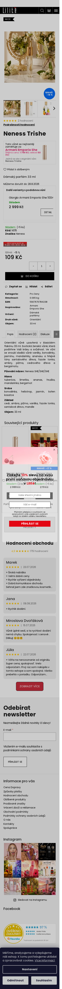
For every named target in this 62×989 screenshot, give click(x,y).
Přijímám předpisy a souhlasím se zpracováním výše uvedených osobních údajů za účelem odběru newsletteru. (30, 514)
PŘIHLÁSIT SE (29, 524)
